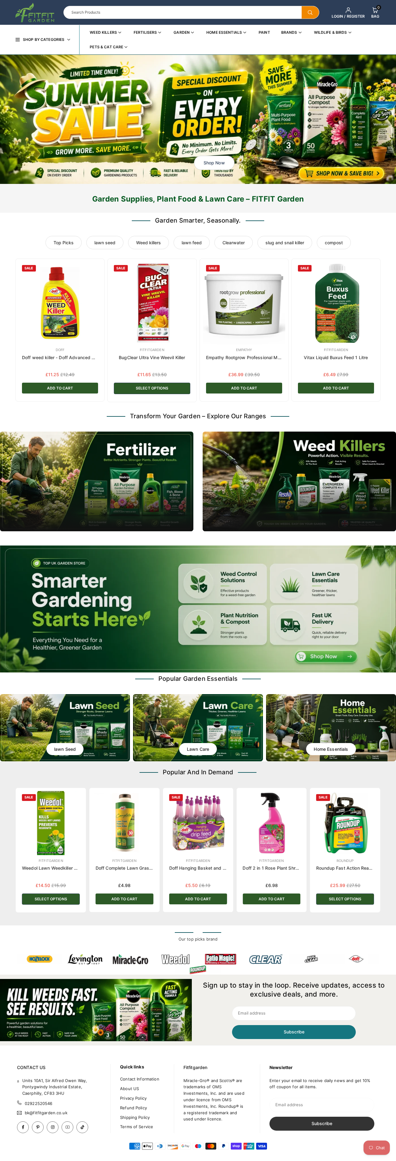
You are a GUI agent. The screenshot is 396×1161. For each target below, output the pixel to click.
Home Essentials (224, 32)
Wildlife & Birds (330, 32)
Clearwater (233, 242)
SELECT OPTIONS (152, 388)
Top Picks (64, 242)
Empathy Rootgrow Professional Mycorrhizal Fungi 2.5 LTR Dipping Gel (279, 357)
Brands (289, 32)
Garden (182, 32)
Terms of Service (136, 1126)
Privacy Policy (133, 1098)
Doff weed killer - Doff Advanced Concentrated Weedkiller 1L (85, 357)
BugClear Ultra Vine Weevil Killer (152, 357)
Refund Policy (133, 1107)
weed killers (103, 32)
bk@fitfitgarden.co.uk (46, 1113)
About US (129, 1088)
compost (334, 242)
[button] (375, 12)
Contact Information (139, 1078)
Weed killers (148, 242)
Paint (264, 32)
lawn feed (192, 242)
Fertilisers (145, 32)
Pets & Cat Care (106, 47)
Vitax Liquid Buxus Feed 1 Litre (336, 357)
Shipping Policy (135, 1117)
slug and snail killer (284, 242)
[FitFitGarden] (34, 12)
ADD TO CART (60, 388)
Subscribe (294, 1031)
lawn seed (104, 242)
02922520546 (38, 1103)
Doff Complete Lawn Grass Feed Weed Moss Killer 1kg (152, 868)
